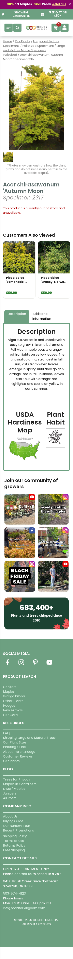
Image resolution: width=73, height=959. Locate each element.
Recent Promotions (18, 830)
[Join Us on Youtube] (49, 664)
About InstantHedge (19, 751)
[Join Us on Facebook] (7, 664)
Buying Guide (13, 821)
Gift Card (10, 715)
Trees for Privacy (16, 779)
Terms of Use (13, 840)
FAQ (6, 733)
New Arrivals (13, 710)
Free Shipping (14, 850)
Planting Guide (14, 747)
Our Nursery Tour (16, 825)
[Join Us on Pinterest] (35, 664)
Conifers (9, 687)
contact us (23, 874)
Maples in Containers (19, 784)
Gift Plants (11, 761)
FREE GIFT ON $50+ (57, 14)
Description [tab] (17, 313)
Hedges (9, 705)
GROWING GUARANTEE (21, 14)
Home (7, 41)
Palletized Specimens (38, 46)
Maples (9, 691)
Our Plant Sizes (15, 742)
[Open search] (17, 28)
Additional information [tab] (41, 316)
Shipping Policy (15, 836)
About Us (10, 816)
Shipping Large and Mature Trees (29, 737)
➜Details (59, 4)
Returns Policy (14, 845)
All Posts (9, 798)
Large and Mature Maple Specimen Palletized (34, 50)
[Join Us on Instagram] (21, 664)
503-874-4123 (14, 893)
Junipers (10, 793)
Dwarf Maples (14, 788)
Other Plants (13, 701)
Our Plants (22, 41)
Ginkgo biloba (14, 696)
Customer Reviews (18, 756)
